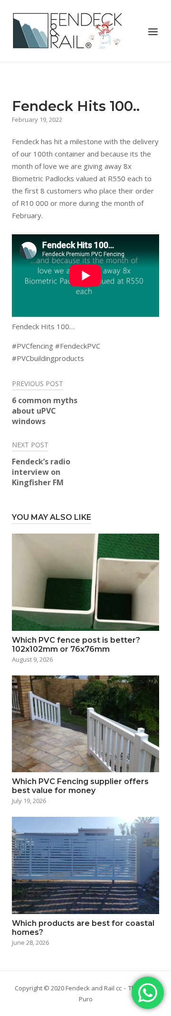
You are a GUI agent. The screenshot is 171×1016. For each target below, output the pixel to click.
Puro (86, 999)
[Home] (68, 30)
